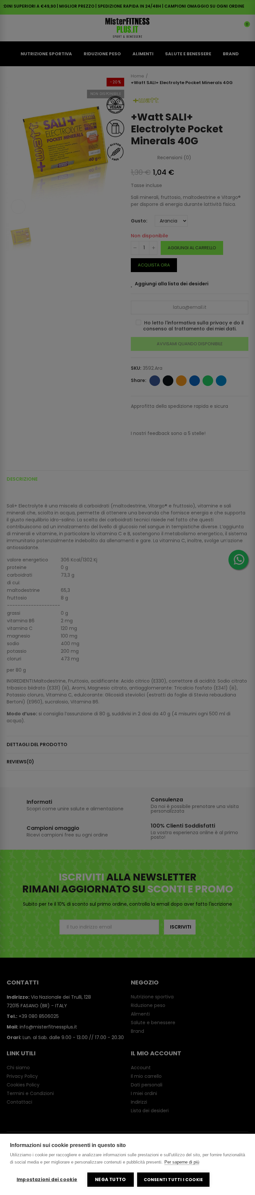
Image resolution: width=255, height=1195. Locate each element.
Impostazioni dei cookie (47, 1179)
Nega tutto (110, 1179)
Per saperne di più (181, 1162)
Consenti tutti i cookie (173, 1179)
